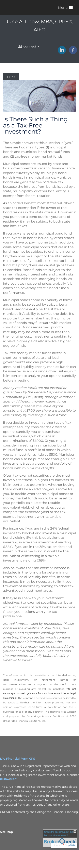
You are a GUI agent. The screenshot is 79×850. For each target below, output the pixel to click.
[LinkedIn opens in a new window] (62, 52)
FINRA (4, 779)
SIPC (13, 779)
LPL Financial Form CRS (17, 758)
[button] (65, 7)
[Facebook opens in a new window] (73, 52)
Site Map (6, 832)
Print (11, 77)
